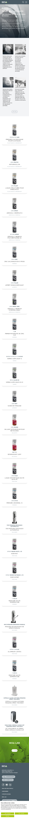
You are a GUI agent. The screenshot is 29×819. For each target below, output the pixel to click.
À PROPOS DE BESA (6, 794)
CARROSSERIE (6, 8)
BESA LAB (4, 796)
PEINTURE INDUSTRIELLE (7, 788)
